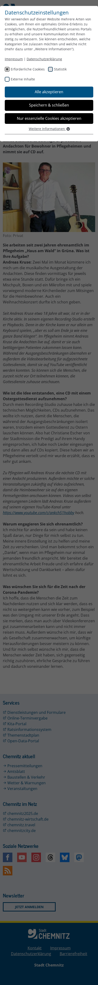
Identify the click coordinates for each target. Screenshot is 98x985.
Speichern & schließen (49, 105)
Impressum (14, 59)
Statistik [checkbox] (60, 69)
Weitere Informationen (47, 128)
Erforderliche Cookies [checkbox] (28, 69)
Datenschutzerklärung (44, 59)
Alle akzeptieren (49, 91)
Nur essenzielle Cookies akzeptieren (49, 118)
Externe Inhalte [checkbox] (23, 79)
